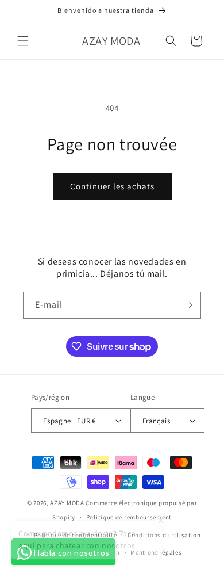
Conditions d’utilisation (164, 535)
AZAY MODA (67, 503)
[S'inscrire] (187, 305)
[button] (23, 41)
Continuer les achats (112, 186)
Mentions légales (155, 552)
